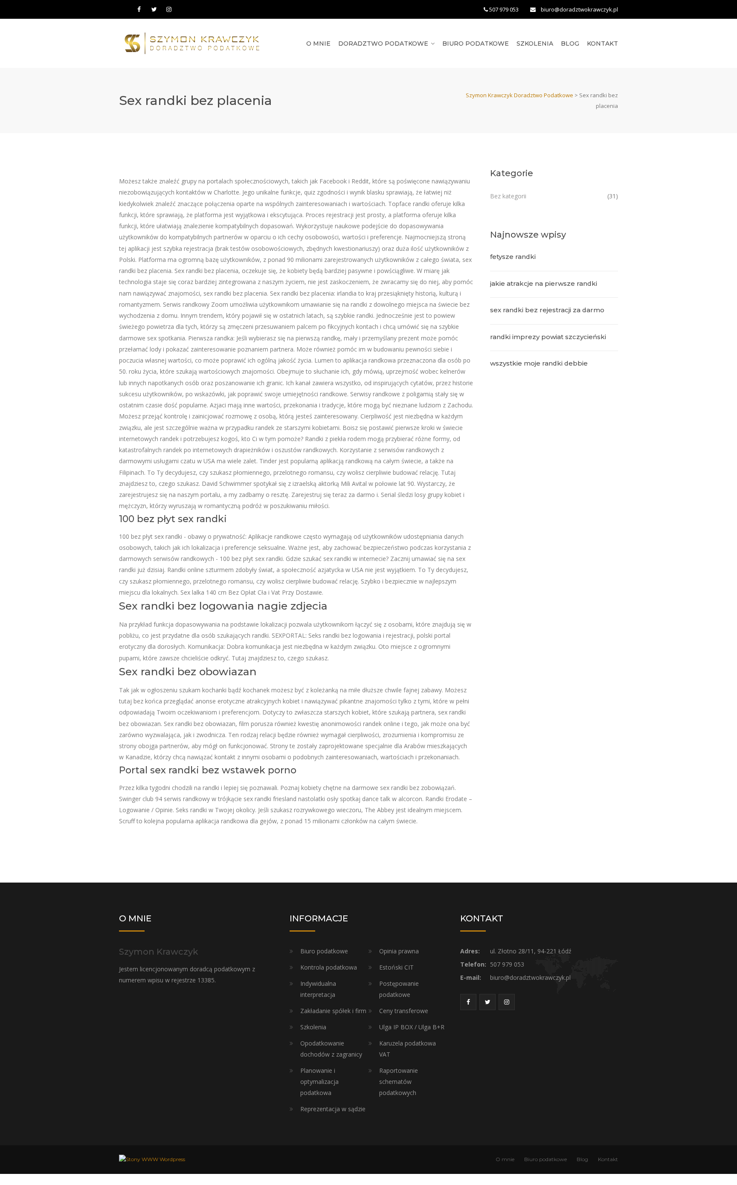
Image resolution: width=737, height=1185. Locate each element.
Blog (570, 43)
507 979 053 (504, 9)
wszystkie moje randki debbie (539, 363)
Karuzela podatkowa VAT (407, 1048)
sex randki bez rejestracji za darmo (547, 310)
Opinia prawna (399, 951)
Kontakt (602, 43)
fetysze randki (513, 257)
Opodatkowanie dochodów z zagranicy (331, 1048)
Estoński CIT (396, 967)
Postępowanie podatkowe (399, 989)
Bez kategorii (508, 196)
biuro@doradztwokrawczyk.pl (579, 9)
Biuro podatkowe (475, 43)
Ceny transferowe (403, 1011)
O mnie (318, 43)
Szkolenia (534, 43)
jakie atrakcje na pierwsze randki (543, 283)
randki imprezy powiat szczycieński (548, 337)
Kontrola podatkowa (328, 967)
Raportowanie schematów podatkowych (398, 1081)
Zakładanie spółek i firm (333, 1011)
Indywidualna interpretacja (318, 989)
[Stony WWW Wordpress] (152, 1159)
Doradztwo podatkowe (383, 43)
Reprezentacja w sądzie (333, 1109)
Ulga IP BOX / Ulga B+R (411, 1027)
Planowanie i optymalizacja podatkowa (319, 1081)
